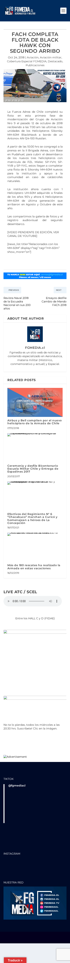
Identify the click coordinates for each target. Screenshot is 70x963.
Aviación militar (50, 57)
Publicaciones (35, 65)
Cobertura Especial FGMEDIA (26, 61)
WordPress (35, 939)
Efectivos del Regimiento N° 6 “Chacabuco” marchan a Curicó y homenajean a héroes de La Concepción (32, 518)
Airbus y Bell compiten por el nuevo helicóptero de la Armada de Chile (34, 422)
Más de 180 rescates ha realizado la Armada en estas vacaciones (33, 566)
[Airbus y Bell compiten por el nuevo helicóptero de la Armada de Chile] (35, 402)
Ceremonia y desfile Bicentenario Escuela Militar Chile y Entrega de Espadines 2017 (32, 469)
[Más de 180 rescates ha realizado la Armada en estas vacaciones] (35, 534)
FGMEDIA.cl (35, 348)
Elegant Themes (35, 936)
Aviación (32, 57)
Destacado (55, 61)
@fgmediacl (16, 785)
